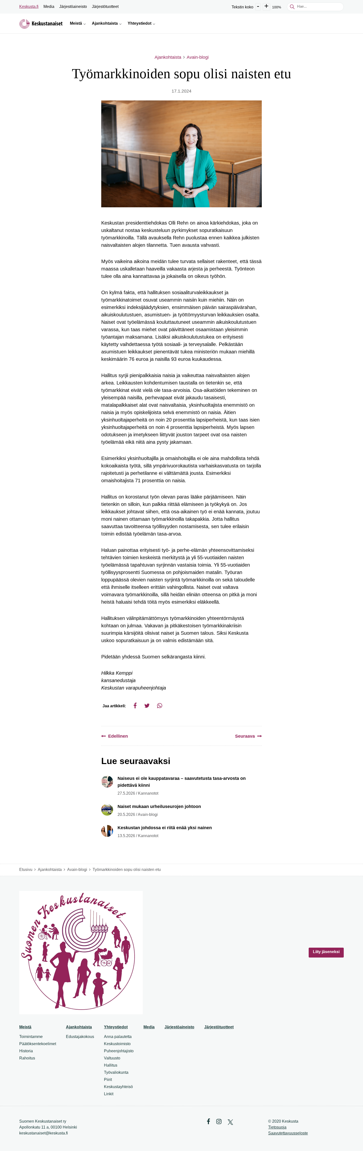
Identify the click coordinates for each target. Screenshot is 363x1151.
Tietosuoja (277, 1127)
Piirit (108, 1079)
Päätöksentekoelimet (37, 1044)
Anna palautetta (118, 1037)
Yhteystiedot (116, 1027)
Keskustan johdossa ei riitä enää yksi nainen (165, 827)
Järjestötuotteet (105, 6)
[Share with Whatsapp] (159, 705)
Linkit (108, 1094)
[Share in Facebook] (135, 705)
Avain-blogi (198, 57)
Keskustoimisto (117, 1044)
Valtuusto (112, 1058)
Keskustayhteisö (118, 1087)
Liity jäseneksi (326, 952)
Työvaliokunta (116, 1072)
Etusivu (25, 869)
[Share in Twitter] (147, 705)
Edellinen (118, 736)
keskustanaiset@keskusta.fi (43, 1133)
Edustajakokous (80, 1037)
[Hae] (292, 6)
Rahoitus (27, 1058)
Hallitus (110, 1065)
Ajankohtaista (168, 57)
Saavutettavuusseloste (288, 1133)
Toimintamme (31, 1037)
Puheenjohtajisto (119, 1051)
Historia (26, 1051)
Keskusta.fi (29, 6)
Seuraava (245, 736)
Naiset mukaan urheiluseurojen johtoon (159, 806)
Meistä (25, 1027)
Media (48, 6)
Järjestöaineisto (73, 6)
